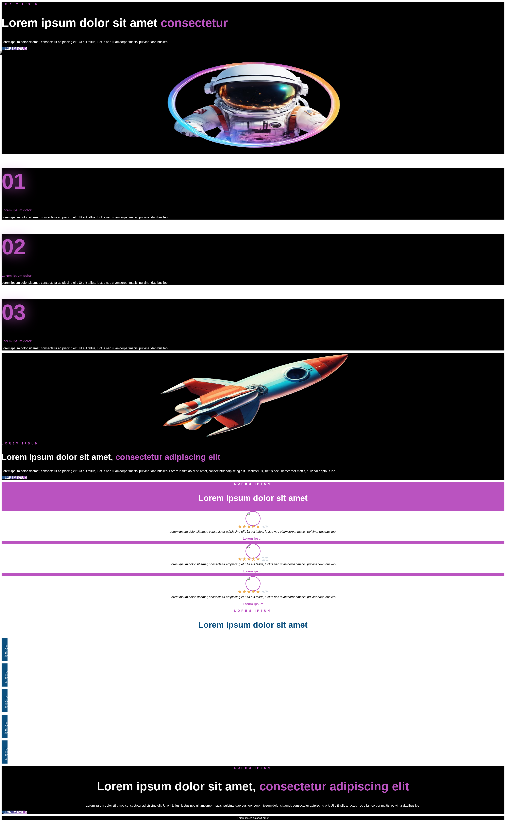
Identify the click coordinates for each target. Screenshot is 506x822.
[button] (5, 649)
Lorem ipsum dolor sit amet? (11, 649)
